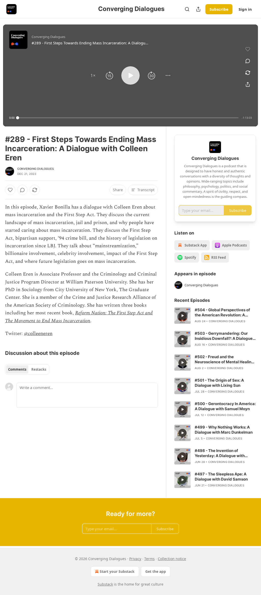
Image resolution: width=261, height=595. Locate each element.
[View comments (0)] (248, 61)
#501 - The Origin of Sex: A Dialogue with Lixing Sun (219, 383)
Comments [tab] (17, 369)
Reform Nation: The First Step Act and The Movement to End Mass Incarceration (79, 316)
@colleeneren (38, 333)
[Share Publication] (198, 9)
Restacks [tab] (38, 369)
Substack (105, 584)
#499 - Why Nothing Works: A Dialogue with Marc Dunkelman (224, 430)
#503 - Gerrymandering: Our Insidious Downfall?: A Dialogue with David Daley (224, 336)
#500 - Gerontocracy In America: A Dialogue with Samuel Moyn (225, 406)
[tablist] (27, 369)
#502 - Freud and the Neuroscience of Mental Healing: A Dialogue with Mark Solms (225, 359)
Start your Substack (117, 571)
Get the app (155, 571)
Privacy (135, 558)
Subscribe (219, 9)
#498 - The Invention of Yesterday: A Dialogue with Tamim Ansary (220, 453)
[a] (182, 316)
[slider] (128, 117)
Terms (149, 558)
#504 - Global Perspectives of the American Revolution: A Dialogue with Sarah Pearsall (222, 312)
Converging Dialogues (35, 169)
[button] (93, 75)
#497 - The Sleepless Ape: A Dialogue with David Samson (221, 477)
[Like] (10, 190)
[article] (215, 315)
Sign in (245, 9)
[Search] (187, 9)
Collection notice (172, 558)
